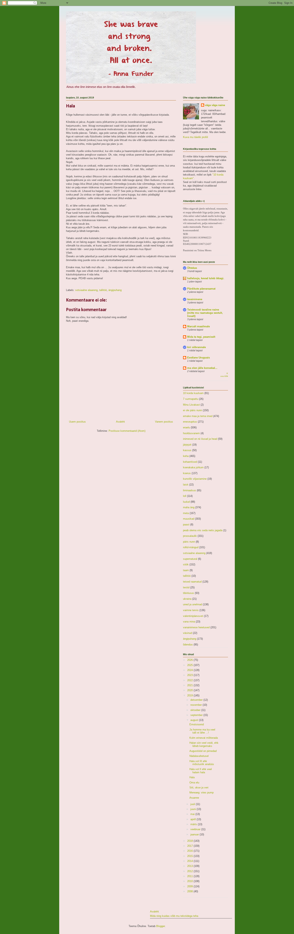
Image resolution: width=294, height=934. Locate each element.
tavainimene (194, 299)
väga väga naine (215, 105)
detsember (196, 699)
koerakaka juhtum (193, 467)
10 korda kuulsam (193, 393)
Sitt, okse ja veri (198, 787)
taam (186, 570)
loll (184, 495)
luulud (186, 501)
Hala (192, 777)
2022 (190, 680)
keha (186, 456)
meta (186, 513)
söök (186, 564)
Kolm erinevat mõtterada (203, 737)
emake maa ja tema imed (197, 416)
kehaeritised (190, 461)
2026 (190, 659)
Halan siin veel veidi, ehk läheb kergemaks (203, 744)
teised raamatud (192, 581)
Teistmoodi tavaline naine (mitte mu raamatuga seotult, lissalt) (205, 313)
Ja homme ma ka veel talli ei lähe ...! (202, 731)
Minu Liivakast (191, 404)
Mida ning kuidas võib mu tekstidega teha (174, 915)
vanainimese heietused (196, 627)
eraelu (186, 427)
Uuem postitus (77, 421)
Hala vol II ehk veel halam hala (200, 771)
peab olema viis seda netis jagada (202, 530)
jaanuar (195, 834)
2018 (190, 840)
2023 (190, 675)
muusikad (188, 518)
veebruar (195, 829)
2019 (190, 695)
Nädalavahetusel (199, 755)
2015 (190, 856)
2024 (190, 670)
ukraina (187, 598)
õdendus (188, 644)
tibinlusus (188, 593)
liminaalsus (189, 490)
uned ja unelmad (192, 604)
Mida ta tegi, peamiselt (201, 336)
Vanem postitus (164, 421)
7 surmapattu (190, 398)
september (196, 715)
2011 (190, 876)
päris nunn (189, 541)
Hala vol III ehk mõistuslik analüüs (201, 763)
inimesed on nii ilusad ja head (200, 438)
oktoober (195, 710)
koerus (187, 473)
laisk (185, 484)
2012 (190, 871)
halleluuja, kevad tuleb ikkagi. (205, 278)
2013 (190, 866)
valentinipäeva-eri (193, 615)
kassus (187, 450)
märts (194, 824)
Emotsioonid (196, 724)
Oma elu (194, 782)
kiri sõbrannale (196, 347)
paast (186, 524)
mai (192, 814)
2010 (190, 881)
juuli (193, 804)
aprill (193, 819)
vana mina (189, 621)
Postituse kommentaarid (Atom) (127, 430)
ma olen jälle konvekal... (202, 367)
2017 (190, 845)
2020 (190, 690)
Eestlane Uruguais (198, 357)
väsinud (187, 632)
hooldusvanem (191, 433)
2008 (190, 891)
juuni (193, 809)
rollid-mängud (190, 547)
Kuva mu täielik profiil (195, 137)
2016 (190, 850)
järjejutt (187, 444)
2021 (190, 685)
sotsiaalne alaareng (86, 290)
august (194, 720)
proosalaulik (190, 535)
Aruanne (194, 797)
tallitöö (103, 290)
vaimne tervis (191, 610)
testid (186, 587)
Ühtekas (192, 267)
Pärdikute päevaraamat (201, 288)
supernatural (190, 558)
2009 (190, 886)
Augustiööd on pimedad (203, 750)
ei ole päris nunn (192, 410)
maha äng (188, 507)
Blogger (160, 926)
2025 (190, 665)
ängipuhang (115, 290)
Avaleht (120, 421)
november (196, 704)
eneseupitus (190, 421)
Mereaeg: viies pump (201, 792)
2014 (190, 861)
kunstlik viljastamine (195, 478)
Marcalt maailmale (198, 326)
